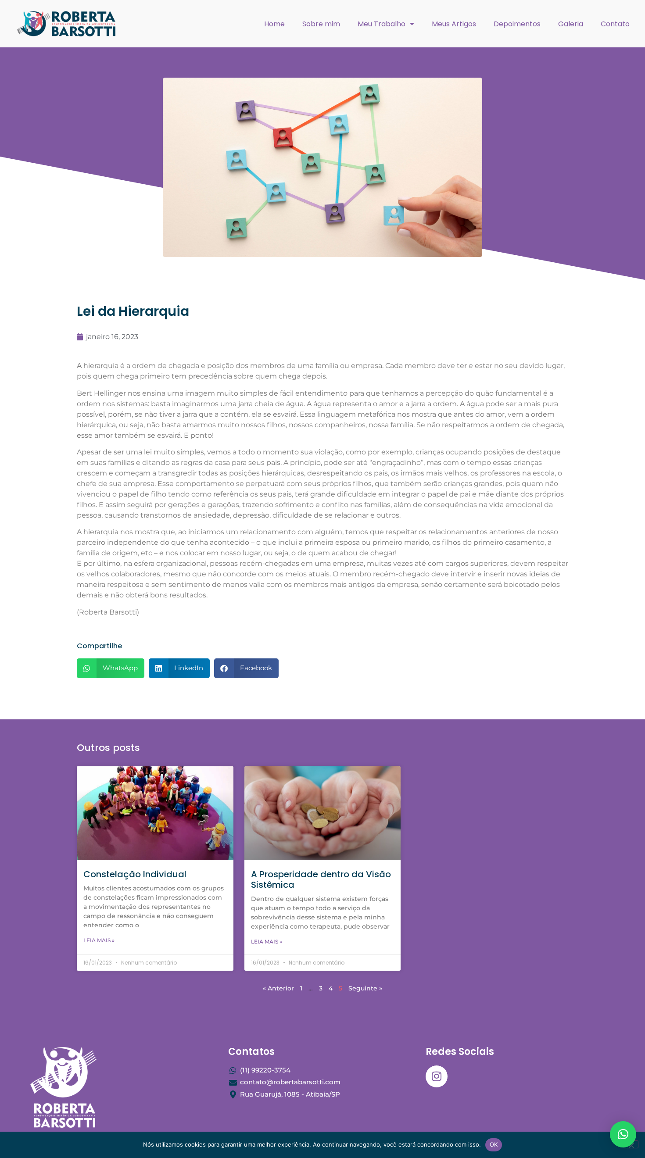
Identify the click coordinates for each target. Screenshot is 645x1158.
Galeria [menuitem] (570, 24)
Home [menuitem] (274, 24)
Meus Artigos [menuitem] (454, 24)
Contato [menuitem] (615, 24)
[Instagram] (437, 1076)
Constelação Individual (134, 874)
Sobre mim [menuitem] (321, 24)
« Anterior (278, 988)
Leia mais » (99, 940)
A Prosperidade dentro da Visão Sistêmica (321, 879)
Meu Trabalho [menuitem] (381, 24)
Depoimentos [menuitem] (517, 24)
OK (494, 1144)
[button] (110, 668)
